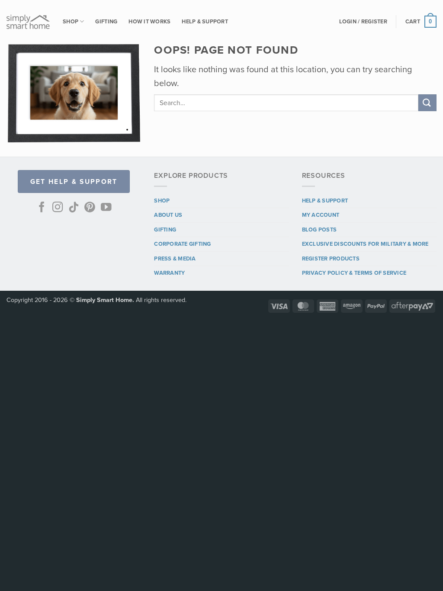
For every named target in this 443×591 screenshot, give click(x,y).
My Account (321, 215)
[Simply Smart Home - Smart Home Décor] (28, 21)
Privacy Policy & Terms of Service (354, 273)
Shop (70, 21)
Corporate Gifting (182, 244)
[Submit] (427, 102)
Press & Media (175, 258)
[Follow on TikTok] (73, 207)
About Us (168, 215)
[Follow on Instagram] (57, 207)
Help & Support (205, 21)
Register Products (331, 258)
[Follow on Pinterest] (89, 207)
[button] (363, 21)
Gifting (106, 21)
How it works (149, 21)
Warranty (169, 273)
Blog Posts (319, 229)
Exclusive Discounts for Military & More (365, 244)
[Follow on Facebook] (41, 207)
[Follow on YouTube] (106, 207)
